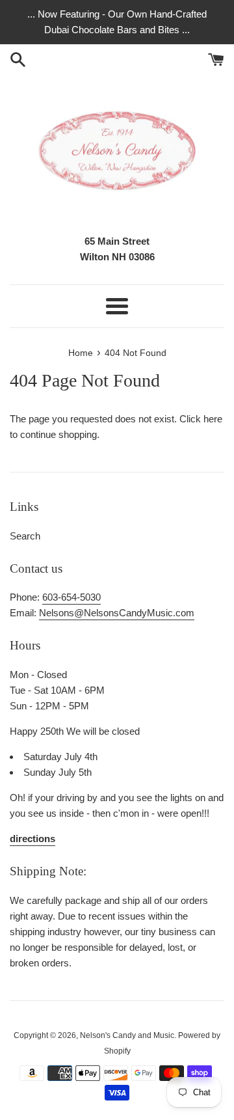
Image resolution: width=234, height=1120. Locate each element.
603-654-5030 (71, 597)
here (212, 418)
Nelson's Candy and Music (127, 1035)
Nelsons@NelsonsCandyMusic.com (116, 612)
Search (25, 535)
